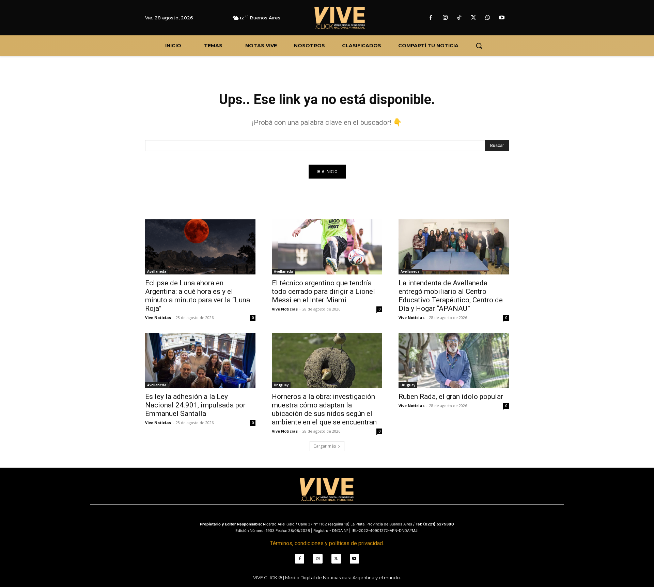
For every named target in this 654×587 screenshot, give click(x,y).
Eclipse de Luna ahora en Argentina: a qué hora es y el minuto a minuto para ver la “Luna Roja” (197, 296)
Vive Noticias (158, 317)
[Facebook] (431, 18)
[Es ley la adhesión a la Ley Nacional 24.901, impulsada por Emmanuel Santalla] (200, 360)
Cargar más (324, 446)
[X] (473, 18)
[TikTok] (459, 18)
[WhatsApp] (488, 18)
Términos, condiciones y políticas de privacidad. (327, 543)
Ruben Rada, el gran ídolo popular (451, 396)
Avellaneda (156, 271)
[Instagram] (445, 18)
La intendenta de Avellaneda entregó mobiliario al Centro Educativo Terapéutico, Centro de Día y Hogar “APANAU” (451, 296)
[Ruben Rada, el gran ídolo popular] (454, 360)
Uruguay (281, 385)
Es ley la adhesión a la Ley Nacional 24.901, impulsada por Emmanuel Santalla (195, 405)
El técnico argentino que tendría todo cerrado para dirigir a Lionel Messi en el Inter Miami (323, 291)
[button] (479, 45)
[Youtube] (502, 18)
